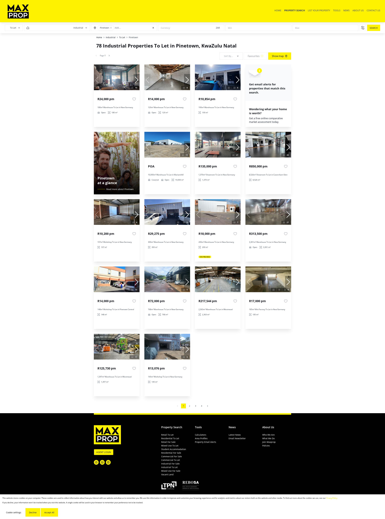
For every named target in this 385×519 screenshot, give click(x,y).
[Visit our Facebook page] (96, 462)
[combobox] (128, 27)
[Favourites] (134, 99)
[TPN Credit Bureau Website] (169, 485)
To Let (122, 37)
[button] (111, 28)
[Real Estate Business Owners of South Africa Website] (191, 486)
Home (99, 37)
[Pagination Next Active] (109, 55)
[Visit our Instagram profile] (108, 462)
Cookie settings (13, 512)
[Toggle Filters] (363, 28)
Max (297, 27)
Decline (33, 512)
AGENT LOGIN (103, 452)
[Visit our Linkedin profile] (102, 462)
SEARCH (374, 27)
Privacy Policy (331, 498)
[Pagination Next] (207, 406)
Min (230, 27)
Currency (165, 27)
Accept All (49, 512)
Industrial (111, 37)
